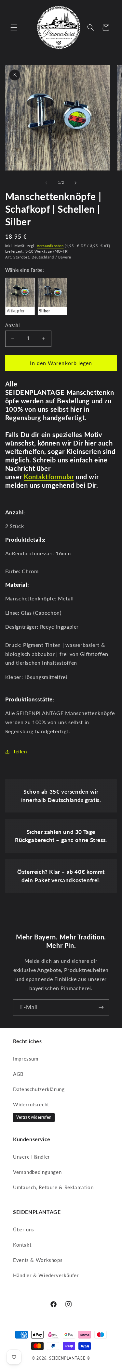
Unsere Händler (31, 1157)
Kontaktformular (49, 477)
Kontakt (22, 1245)
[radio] (20, 296)
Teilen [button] (20, 751)
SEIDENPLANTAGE (67, 1358)
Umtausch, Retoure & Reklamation (53, 1187)
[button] (13, 27)
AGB (18, 1074)
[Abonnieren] (101, 1007)
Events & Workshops (37, 1260)
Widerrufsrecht (31, 1104)
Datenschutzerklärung (39, 1089)
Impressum (25, 1059)
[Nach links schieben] (46, 183)
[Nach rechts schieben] (76, 183)
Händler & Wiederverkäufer (46, 1275)
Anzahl (12, 325)
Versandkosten (50, 246)
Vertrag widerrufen (33, 1117)
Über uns (23, 1229)
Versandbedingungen (37, 1172)
